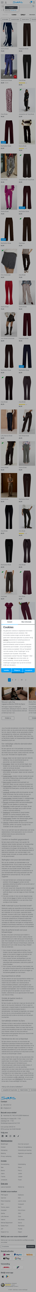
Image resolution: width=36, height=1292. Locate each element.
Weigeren (17, 670)
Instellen (6, 670)
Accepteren (28, 670)
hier (12, 658)
